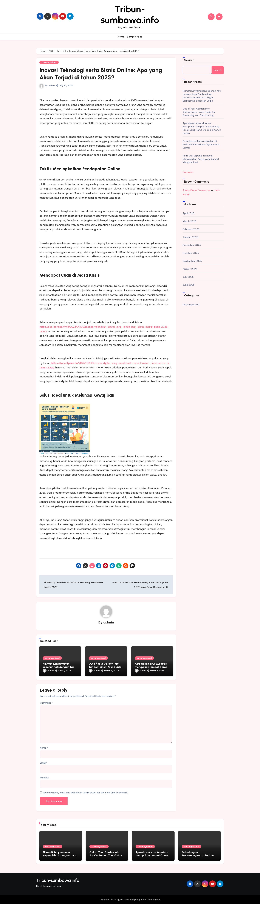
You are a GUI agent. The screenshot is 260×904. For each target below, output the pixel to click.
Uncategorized (49, 62)
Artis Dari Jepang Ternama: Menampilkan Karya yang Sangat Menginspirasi (201, 159)
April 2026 (188, 213)
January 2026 (190, 237)
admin (52, 85)
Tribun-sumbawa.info (130, 14)
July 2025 (188, 276)
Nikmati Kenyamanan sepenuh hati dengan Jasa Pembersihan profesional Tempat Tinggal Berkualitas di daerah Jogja (202, 95)
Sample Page (134, 36)
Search (189, 60)
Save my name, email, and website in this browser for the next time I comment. (85, 792)
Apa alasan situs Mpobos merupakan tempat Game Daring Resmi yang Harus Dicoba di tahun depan (202, 128)
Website (44, 777)
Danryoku (188, 172)
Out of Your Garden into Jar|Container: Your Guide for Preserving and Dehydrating (199, 112)
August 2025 (190, 268)
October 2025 (191, 253)
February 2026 (191, 229)
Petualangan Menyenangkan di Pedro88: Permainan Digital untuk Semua (201, 144)
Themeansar (153, 899)
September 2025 (192, 261)
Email (43, 762)
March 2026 (189, 221)
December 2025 (192, 245)
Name (44, 747)
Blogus (138, 899)
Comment (46, 702)
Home (121, 36)
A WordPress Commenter (197, 190)
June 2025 (189, 284)
